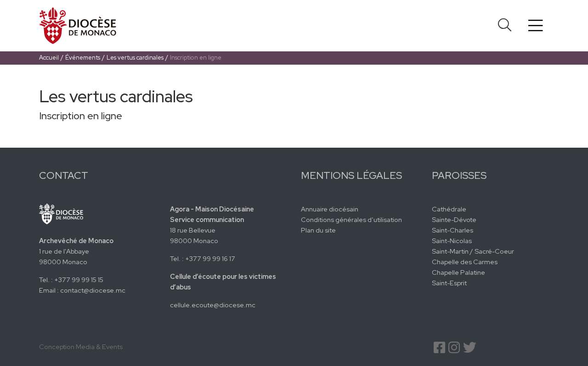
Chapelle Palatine (458, 272)
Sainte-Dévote (454, 219)
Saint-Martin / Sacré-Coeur (473, 251)
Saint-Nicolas (452, 240)
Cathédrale (449, 209)
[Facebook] (439, 349)
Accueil (49, 57)
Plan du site (318, 230)
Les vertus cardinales (135, 57)
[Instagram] (454, 349)
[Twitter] (469, 349)
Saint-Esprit (449, 282)
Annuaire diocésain (329, 209)
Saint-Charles (452, 230)
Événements (82, 57)
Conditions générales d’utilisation (351, 219)
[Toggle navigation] (535, 25)
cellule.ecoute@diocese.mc (212, 304)
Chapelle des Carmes (465, 261)
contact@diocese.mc (92, 290)
